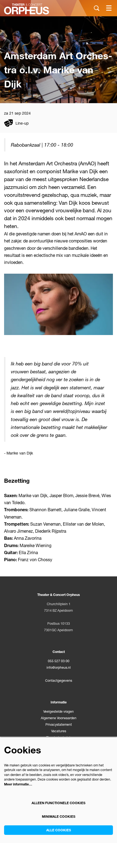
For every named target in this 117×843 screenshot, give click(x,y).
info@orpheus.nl (59, 667)
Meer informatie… (18, 784)
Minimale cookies (58, 816)
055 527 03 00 (58, 661)
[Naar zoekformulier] (97, 8)
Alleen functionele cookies (58, 803)
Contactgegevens (58, 680)
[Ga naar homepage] (26, 9)
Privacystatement (58, 724)
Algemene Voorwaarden (58, 718)
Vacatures (58, 731)
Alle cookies (58, 830)
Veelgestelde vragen (58, 711)
